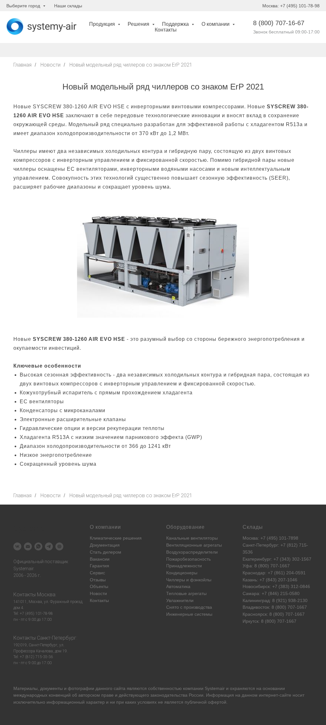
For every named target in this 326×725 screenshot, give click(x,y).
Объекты (99, 586)
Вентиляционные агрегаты (194, 545)
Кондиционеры (181, 572)
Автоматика (178, 586)
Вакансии (100, 559)
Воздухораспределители (192, 552)
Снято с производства (189, 607)
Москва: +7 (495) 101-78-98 (291, 5)
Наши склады (68, 5)
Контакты (166, 29)
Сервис (97, 572)
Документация (105, 545)
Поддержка (176, 24)
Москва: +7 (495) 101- (265, 538)
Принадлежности (184, 565)
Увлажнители (180, 600)
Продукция (102, 24)
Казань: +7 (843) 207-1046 (270, 579)
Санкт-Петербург (56, 638)
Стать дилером (105, 552)
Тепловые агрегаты (186, 593)
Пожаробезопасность (188, 559)
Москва (46, 595)
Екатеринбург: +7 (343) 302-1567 (277, 559)
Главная (22, 65)
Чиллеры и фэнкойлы (188, 579)
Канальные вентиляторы (192, 538)
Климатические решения (116, 538)
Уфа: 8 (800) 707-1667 (266, 565)
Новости (50, 65)
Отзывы (98, 579)
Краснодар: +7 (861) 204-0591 (274, 572)
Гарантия (99, 565)
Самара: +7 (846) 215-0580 (271, 593)
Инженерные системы (189, 614)
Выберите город (23, 5)
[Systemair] (17, 546)
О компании (216, 24)
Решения (139, 24)
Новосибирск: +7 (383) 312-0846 (276, 586)
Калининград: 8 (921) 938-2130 (275, 600)
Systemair (215, 688)
